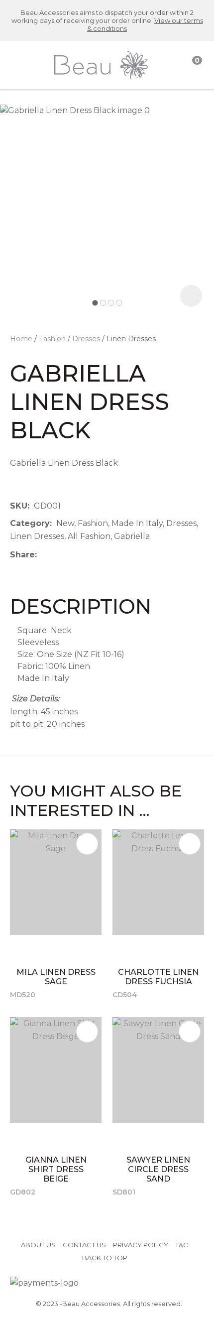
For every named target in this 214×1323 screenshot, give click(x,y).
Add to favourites (87, 844)
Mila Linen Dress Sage (56, 976)
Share (22, 554)
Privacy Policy (140, 1245)
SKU (18, 506)
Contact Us (84, 1245)
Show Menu (17, 65)
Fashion (52, 338)
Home (21, 338)
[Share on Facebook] (43, 554)
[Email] (72, 554)
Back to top (104, 1258)
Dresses (86, 338)
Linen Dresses (131, 338)
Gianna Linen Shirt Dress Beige (56, 1169)
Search (174, 65)
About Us (38, 1245)
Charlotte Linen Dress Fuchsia (158, 976)
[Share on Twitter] (56, 554)
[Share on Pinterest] (87, 554)
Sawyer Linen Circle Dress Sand (158, 1169)
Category (30, 523)
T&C (181, 1245)
